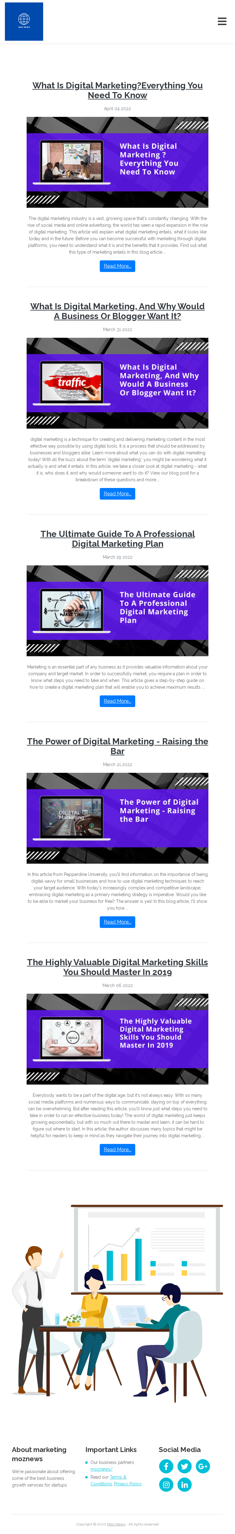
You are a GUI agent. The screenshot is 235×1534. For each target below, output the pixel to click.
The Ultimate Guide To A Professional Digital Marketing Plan (117, 539)
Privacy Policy (128, 1483)
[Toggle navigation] (222, 21)
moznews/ (102, 1469)
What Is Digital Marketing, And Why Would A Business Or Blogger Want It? (117, 311)
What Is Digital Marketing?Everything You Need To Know (117, 90)
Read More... (117, 266)
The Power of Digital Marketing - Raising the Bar (117, 746)
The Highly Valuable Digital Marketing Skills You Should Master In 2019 (117, 967)
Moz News (116, 1524)
